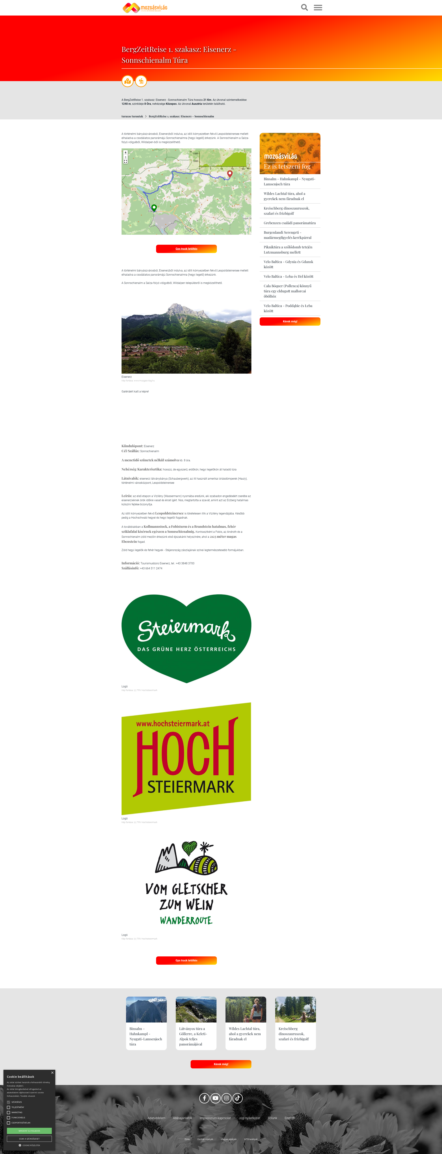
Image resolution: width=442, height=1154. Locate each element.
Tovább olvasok (27, 1096)
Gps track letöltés (186, 248)
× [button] (52, 1073)
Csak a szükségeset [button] (29, 1138)
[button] (125, 161)
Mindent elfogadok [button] (29, 1130)
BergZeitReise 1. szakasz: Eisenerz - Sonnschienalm (181, 116)
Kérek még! (290, 321)
